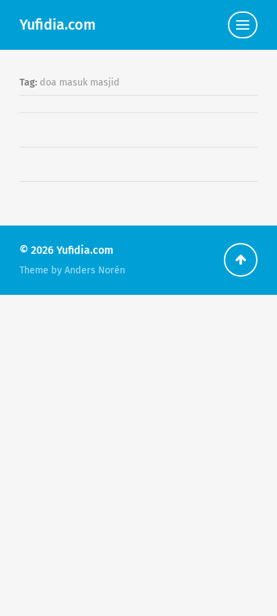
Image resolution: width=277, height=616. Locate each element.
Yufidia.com (57, 25)
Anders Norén (95, 270)
